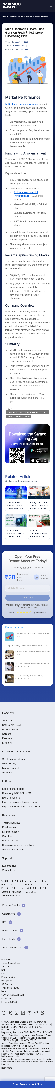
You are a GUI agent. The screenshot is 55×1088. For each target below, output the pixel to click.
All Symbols (17, 892)
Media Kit (7, 742)
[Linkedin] (23, 1014)
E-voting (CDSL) (9, 1002)
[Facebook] (3, 1014)
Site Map (5, 966)
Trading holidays (11, 822)
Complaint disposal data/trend (18, 845)
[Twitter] (10, 1014)
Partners (7, 738)
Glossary (7, 772)
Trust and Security (10, 987)
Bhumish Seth (18, 45)
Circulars (7, 836)
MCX (3, 991)
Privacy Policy (40, 605)
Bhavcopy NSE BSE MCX (16, 793)
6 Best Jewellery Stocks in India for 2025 (32, 653)
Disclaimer (6, 959)
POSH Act (6, 998)
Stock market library (13, 759)
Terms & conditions (10, 963)
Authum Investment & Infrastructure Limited (28, 412)
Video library (9, 763)
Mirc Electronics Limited (19, 416)
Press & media (10, 729)
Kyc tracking (9, 865)
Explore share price (13, 788)
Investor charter (11, 840)
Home (5, 16)
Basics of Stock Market (37, 16)
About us (7, 720)
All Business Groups (10, 895)
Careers (6, 733)
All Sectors (31, 892)
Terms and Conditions (27, 607)
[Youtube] (29, 1014)
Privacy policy (8, 977)
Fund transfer (9, 827)
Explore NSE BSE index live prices (21, 806)
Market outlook (10, 767)
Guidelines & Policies (13, 849)
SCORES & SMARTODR (12, 995)
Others (4, 892)
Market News (16, 16)
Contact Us (8, 870)
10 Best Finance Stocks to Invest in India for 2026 (32, 665)
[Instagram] (16, 1014)
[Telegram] (36, 1014)
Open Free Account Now (27, 1084)
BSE (3, 973)
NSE (3, 970)
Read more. (7, 1067)
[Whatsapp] (42, 1014)
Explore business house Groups (20, 802)
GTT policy (6, 984)
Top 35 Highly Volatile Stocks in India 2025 (27, 645)
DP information (10, 831)
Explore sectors (11, 797)
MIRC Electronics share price (21, 104)
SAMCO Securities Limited (13, 1022)
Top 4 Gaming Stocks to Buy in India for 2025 (30, 677)
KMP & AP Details (12, 725)
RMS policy (6, 980)
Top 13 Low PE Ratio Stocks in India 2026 (32, 635)
